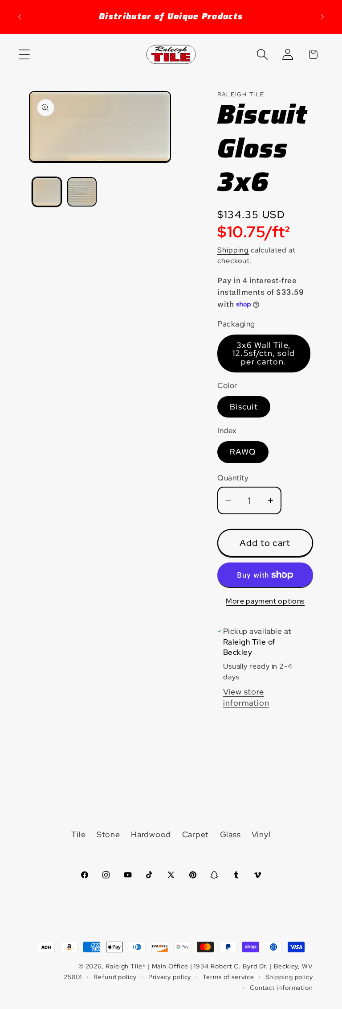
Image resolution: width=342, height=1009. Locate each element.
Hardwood (151, 834)
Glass (230, 834)
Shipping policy (289, 976)
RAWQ (243, 451)
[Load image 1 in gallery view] (46, 192)
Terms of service (228, 976)
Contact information (281, 987)
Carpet (195, 834)
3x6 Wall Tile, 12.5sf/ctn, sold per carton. (263, 353)
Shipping (233, 250)
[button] (24, 54)
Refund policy (115, 976)
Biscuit (244, 406)
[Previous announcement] (19, 17)
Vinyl (261, 834)
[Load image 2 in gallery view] (82, 192)
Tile (78, 834)
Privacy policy (169, 976)
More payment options (265, 601)
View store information (246, 697)
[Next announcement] (322, 17)
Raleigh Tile (124, 966)
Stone (108, 834)
